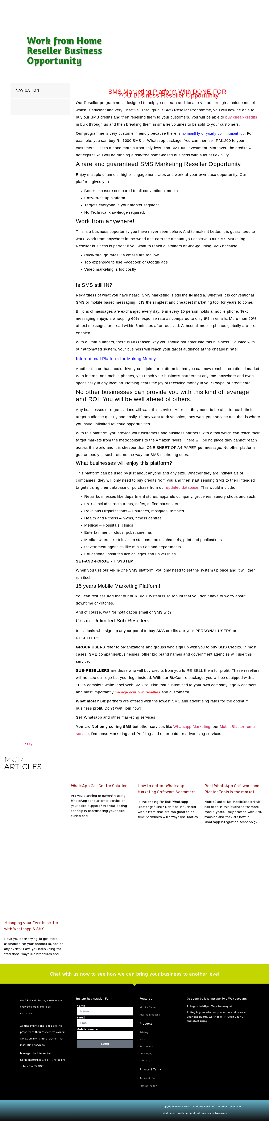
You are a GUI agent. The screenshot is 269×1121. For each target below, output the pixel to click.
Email (81, 1017)
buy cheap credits (241, 117)
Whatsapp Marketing (191, 727)
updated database (182, 487)
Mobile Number (87, 1029)
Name (81, 1005)
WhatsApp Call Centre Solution (99, 786)
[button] (63, 90)
